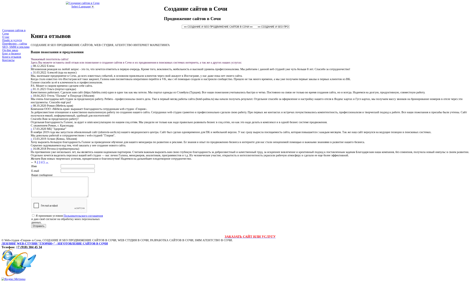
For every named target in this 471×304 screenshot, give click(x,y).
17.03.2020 (40, 128)
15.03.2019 (40, 138)
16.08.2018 (40, 148)
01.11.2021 (40, 89)
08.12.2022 (40, 65)
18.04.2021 (40, 95)
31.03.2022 (40, 72)
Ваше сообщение (42, 175)
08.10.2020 (40, 105)
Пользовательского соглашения (83, 215)
